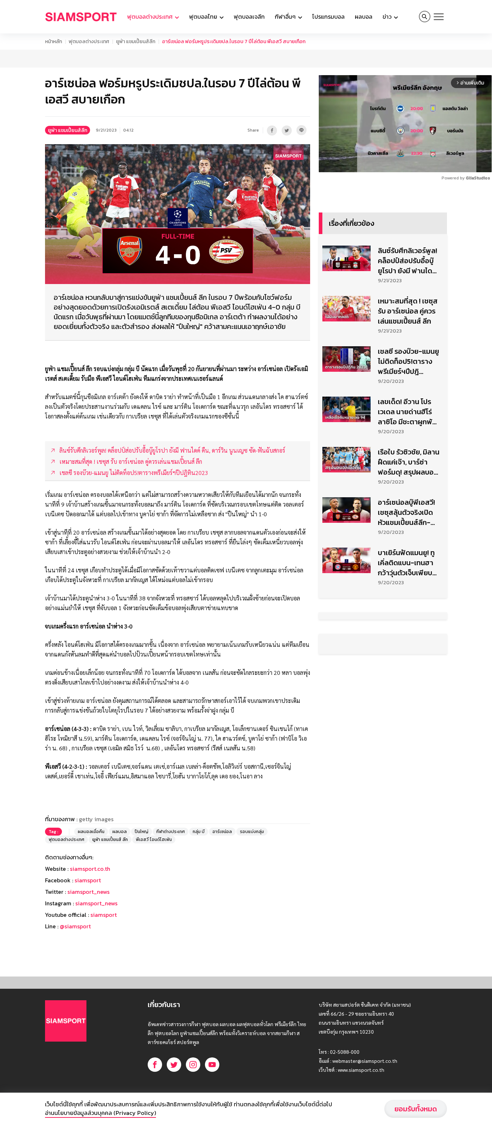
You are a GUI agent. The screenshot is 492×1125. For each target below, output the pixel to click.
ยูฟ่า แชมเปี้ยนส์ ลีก (110, 839)
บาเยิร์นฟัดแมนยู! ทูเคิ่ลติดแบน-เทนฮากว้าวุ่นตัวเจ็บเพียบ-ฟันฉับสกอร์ (407, 563)
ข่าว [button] (388, 16)
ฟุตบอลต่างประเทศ (89, 41)
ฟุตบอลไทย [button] (204, 16)
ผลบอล (363, 16)
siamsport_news (88, 891)
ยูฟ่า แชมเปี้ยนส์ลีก (135, 41)
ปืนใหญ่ (141, 831)
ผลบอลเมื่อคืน (91, 831)
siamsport (88, 880)
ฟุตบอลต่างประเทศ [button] (150, 16)
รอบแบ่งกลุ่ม (252, 831)
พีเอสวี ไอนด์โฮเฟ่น (154, 839)
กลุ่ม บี (199, 831)
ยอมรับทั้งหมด (415, 1108)
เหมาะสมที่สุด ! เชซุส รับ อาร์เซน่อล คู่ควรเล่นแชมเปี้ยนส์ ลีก (408, 311)
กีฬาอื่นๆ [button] (286, 16)
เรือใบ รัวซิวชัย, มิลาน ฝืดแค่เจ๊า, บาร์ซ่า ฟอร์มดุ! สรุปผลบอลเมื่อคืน (408, 462)
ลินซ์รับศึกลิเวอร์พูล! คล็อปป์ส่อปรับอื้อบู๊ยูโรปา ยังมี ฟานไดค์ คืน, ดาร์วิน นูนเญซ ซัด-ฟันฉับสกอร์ (407, 261)
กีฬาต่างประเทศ (170, 831)
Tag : (53, 831)
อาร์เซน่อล (222, 831)
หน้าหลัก (53, 41)
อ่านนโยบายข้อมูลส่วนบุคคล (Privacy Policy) (100, 1112)
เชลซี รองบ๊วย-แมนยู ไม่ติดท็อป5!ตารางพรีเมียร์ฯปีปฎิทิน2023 (408, 361)
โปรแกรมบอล (328, 16)
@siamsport (75, 926)
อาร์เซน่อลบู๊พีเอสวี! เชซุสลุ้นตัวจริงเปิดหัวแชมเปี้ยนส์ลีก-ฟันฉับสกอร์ (406, 512)
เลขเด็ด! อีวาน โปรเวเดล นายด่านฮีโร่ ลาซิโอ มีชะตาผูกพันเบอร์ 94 (407, 412)
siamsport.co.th (90, 868)
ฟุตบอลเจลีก (249, 16)
